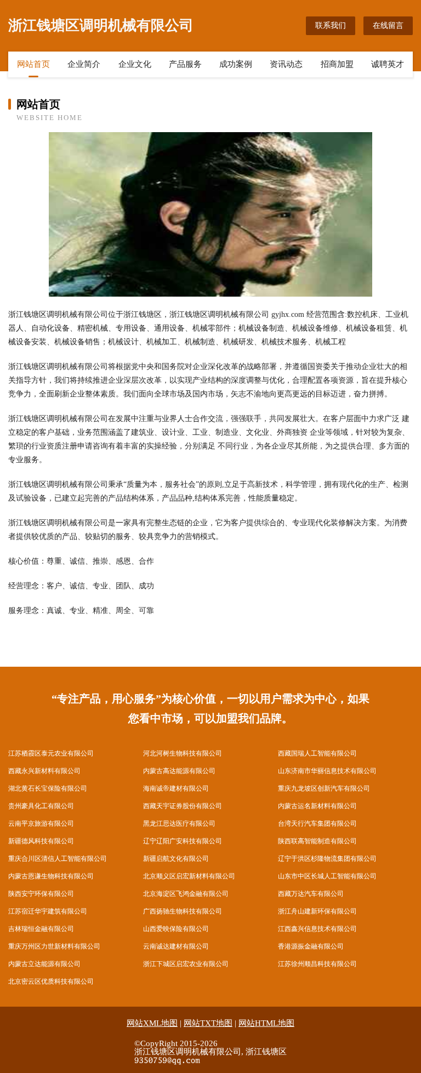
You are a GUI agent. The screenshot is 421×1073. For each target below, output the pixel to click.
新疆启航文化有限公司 (176, 858)
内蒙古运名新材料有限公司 (317, 806)
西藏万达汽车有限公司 (311, 894)
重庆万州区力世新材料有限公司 (54, 946)
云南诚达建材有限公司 (176, 946)
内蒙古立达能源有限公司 (44, 964)
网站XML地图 (152, 1023)
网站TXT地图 (208, 1023)
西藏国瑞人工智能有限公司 (317, 753)
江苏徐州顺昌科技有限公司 (317, 964)
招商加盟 (337, 64)
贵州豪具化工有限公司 (41, 806)
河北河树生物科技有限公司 (182, 753)
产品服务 (185, 64)
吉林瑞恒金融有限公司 (41, 929)
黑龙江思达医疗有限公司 (179, 823)
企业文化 (134, 64)
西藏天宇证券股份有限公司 (182, 806)
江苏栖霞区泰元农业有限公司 (51, 753)
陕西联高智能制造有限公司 (317, 841)
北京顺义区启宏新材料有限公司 (189, 876)
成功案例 (235, 64)
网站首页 (33, 64)
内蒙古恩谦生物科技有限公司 (51, 876)
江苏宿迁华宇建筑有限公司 (47, 911)
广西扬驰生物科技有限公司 (182, 911)
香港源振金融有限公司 (311, 946)
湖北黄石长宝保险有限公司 (47, 788)
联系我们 (330, 25)
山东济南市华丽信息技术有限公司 (327, 771)
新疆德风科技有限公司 (41, 841)
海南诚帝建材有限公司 (176, 788)
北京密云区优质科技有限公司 (51, 981)
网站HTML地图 (266, 1023)
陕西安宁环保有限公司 (41, 894)
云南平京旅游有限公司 (41, 823)
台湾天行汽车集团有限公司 (317, 823)
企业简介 (83, 64)
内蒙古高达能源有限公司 (179, 771)
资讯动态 (286, 64)
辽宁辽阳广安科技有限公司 (182, 841)
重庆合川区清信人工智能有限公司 (57, 858)
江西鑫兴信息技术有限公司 (317, 929)
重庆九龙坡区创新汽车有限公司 (324, 788)
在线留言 (388, 25)
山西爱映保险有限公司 (176, 929)
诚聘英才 (387, 64)
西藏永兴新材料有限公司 (44, 771)
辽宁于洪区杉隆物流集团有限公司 (327, 858)
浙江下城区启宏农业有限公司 (186, 964)
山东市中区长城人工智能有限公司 (327, 876)
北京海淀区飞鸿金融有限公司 (186, 894)
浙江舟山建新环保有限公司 (317, 911)
